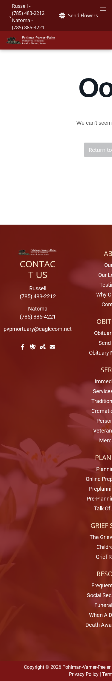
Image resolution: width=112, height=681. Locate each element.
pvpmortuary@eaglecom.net (38, 329)
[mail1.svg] (52, 351)
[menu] (103, 9)
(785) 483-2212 (28, 13)
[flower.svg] (33, 351)
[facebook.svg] (23, 351)
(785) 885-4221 (28, 27)
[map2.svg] (42, 351)
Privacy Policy (84, 674)
